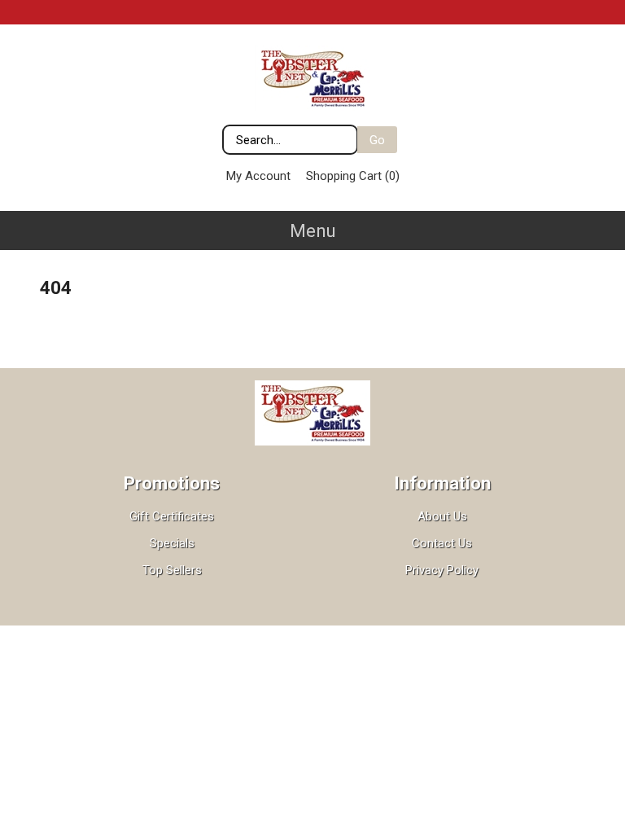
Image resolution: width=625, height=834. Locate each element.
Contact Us (442, 543)
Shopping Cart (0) (353, 176)
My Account (258, 176)
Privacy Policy (442, 570)
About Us (442, 516)
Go (377, 140)
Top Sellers (172, 570)
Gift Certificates (171, 516)
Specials (172, 543)
